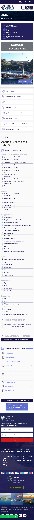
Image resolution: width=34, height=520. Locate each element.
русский (23, 2)
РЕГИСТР (17, 440)
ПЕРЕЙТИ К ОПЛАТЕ (16, 487)
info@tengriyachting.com (23, 460)
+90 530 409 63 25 (7, 451)
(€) (31, 2)
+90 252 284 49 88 (23, 451)
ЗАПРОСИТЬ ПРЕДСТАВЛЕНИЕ (16, 400)
